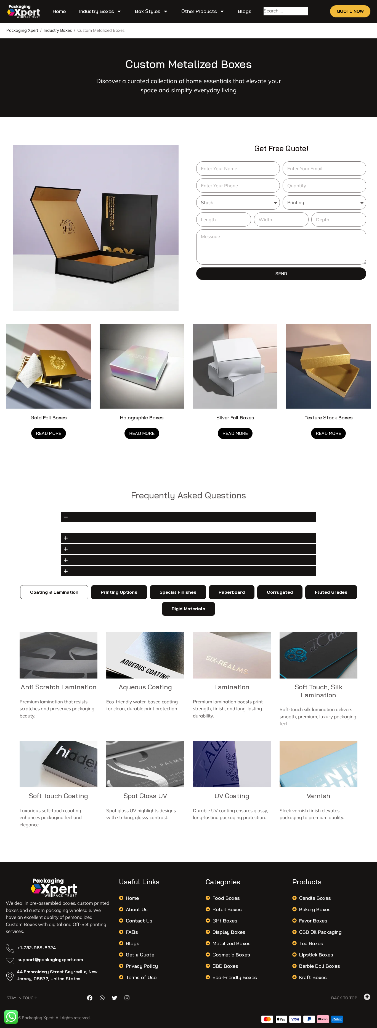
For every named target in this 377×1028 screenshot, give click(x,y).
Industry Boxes (96, 11)
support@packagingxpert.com (50, 959)
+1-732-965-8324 (36, 947)
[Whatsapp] (102, 997)
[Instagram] (126, 997)
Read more (48, 433)
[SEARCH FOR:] (286, 11)
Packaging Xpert (22, 30)
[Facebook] (89, 997)
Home (59, 11)
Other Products (199, 11)
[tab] (54, 592)
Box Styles (147, 11)
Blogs (244, 11)
